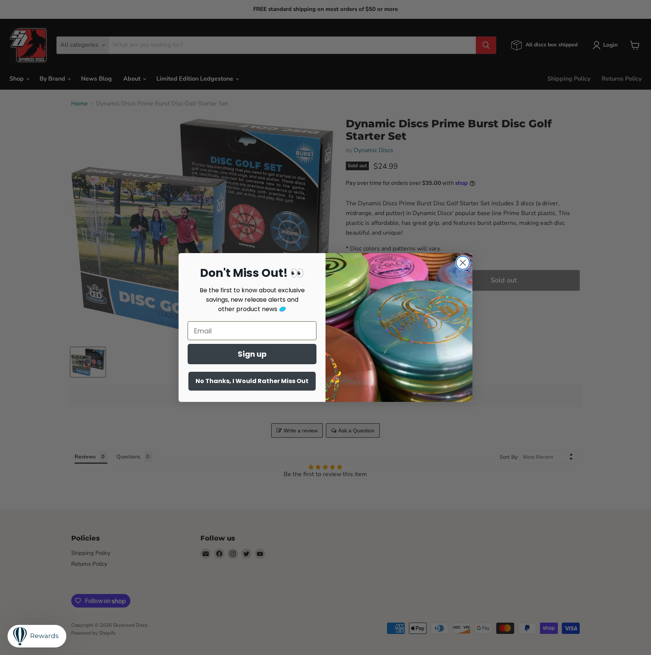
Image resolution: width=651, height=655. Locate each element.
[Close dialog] (462, 262)
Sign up (252, 354)
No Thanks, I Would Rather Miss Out (252, 381)
